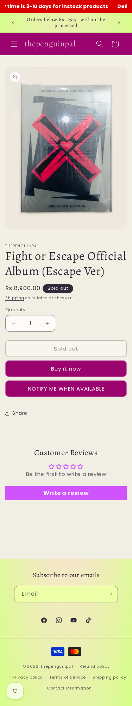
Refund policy (94, 666)
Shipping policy (109, 677)
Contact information (69, 688)
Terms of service (67, 677)
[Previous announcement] (13, 22)
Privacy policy (27, 677)
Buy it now (66, 368)
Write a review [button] (66, 493)
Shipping (14, 298)
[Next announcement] (119, 22)
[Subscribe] (110, 594)
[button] (14, 44)
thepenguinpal (57, 666)
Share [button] (19, 413)
